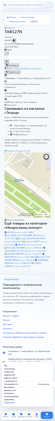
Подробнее (9, 402)
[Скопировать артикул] (14, 40)
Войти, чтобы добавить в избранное (23, 68)
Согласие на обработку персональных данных (25, 333)
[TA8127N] (10, 28)
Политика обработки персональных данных (23, 337)
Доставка (7, 324)
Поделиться (13, 72)
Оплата (6, 320)
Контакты (7, 328)
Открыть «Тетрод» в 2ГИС (18, 151)
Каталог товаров (11, 316)
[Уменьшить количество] (6, 53)
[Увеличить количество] (6, 61)
